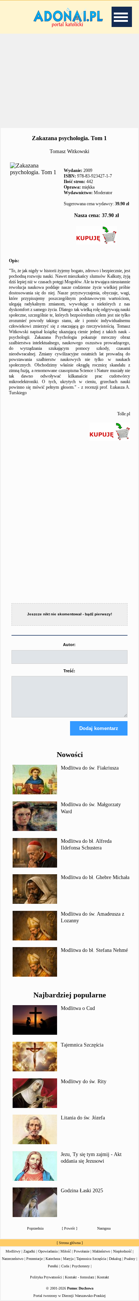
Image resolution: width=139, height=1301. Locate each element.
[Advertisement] (70, 81)
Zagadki (29, 1251)
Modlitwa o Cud (78, 1008)
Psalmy (129, 1259)
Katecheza (53, 1259)
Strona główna (69, 1243)
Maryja (68, 1259)
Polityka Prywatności (46, 1277)
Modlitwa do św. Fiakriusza (90, 768)
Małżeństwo (101, 1251)
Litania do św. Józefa (83, 1118)
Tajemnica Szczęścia (82, 1045)
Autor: (69, 644)
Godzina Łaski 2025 (82, 1190)
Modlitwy (13, 1251)
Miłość (65, 1251)
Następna (103, 1228)
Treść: (69, 671)
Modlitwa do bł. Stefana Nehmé (94, 950)
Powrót (69, 1228)
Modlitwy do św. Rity (83, 1081)
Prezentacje (34, 1259)
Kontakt (103, 1277)
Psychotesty (81, 1266)
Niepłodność (122, 1251)
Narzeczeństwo (12, 1259)
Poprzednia (35, 1228)
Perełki (53, 1266)
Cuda (65, 1266)
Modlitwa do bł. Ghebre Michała (95, 877)
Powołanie (81, 1251)
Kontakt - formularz (79, 1277)
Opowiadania (47, 1251)
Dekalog (115, 1259)
